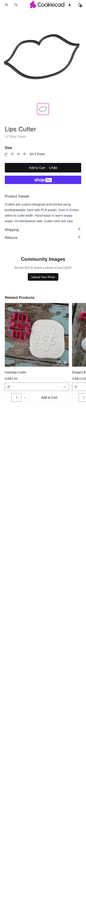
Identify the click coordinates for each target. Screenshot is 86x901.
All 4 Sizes (37, 154)
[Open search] (16, 5)
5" (24, 154)
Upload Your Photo (43, 277)
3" (12, 154)
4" (18, 154)
